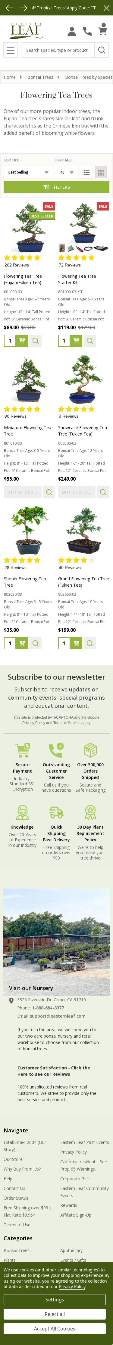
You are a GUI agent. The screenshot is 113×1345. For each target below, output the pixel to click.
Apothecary (71, 1250)
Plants (10, 1260)
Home (10, 77)
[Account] (72, 31)
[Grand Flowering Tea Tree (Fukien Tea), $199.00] (83, 530)
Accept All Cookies (54, 1328)
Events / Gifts (73, 1260)
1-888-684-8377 (48, 1008)
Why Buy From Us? (22, 1169)
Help (8, 1178)
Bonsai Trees (17, 1250)
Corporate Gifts (75, 1178)
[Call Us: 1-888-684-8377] (87, 31)
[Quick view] (36, 341)
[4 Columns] (101, 172)
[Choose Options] (22, 341)
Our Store (13, 1159)
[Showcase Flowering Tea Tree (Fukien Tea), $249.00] (83, 379)
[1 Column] (86, 172)
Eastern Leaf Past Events (84, 1142)
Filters (62, 187)
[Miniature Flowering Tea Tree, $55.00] (29, 379)
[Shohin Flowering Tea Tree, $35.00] (29, 530)
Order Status (16, 1198)
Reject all (55, 1314)
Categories (18, 1238)
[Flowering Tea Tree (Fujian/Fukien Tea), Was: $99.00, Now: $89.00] (29, 228)
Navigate (16, 1130)
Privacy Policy (33, 723)
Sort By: (11, 160)
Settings (55, 1299)
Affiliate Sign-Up (75, 1215)
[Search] (101, 50)
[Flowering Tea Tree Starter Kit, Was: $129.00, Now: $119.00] (83, 228)
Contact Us (14, 1188)
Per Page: (63, 160)
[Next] (24, 8)
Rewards (68, 1205)
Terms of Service (66, 723)
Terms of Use (17, 1224)
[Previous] (9, 8)
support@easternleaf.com (58, 1016)
